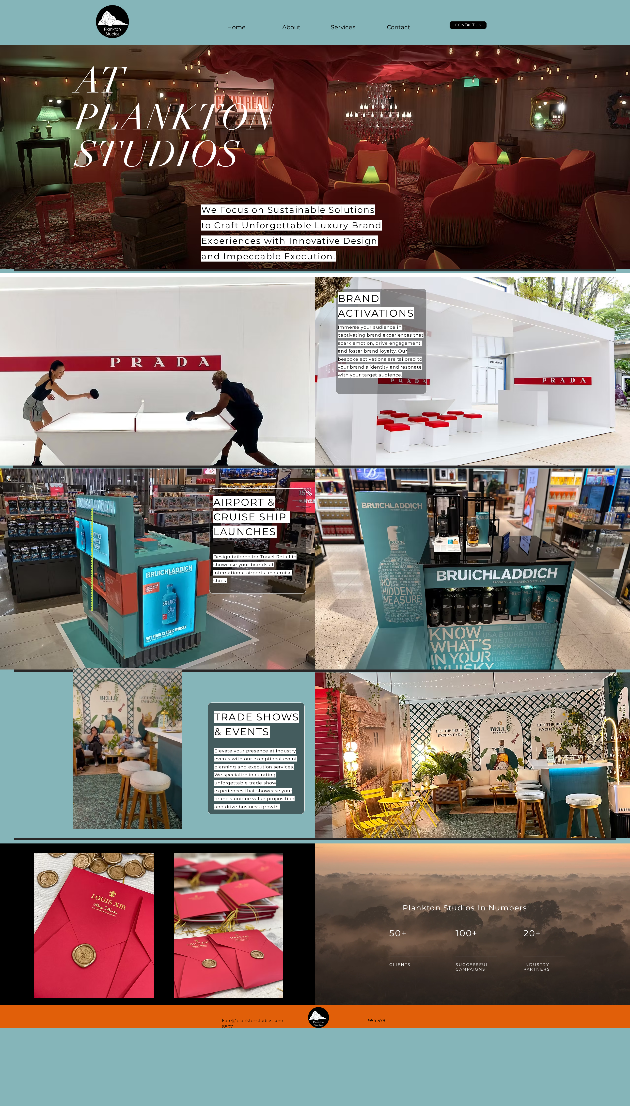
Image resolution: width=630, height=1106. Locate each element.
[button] (468, 25)
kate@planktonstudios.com (252, 1020)
